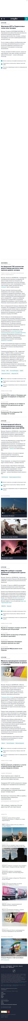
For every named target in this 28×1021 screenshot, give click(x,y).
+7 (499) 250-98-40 (6, 985)
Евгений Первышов (6, 175)
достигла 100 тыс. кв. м (13, 156)
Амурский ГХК (14, 373)
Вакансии (21, 966)
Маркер (2, 996)
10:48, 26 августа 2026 (5, 658)
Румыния (9, 606)
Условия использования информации (8, 1014)
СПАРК (2, 992)
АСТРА (2, 997)
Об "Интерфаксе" (9, 966)
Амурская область (6, 373)
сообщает (3, 287)
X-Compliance (3, 993)
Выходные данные (4, 1015)
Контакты (3, 966)
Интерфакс (14, 19)
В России (3, 22)
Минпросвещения (20, 743)
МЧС (8, 370)
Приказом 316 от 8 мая (7, 697)
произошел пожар (21, 152)
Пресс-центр (15, 966)
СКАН (2, 1002)
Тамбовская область (6, 178)
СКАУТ (2, 995)
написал (23, 124)
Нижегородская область (15, 477)
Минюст (3, 743)
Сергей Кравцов (10, 743)
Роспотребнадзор (14, 370)
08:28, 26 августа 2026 (5, 264)
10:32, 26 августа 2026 (5, 422)
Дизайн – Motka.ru (4, 1017)
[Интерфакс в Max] (10, 1007)
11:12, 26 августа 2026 (5, 568)
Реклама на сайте (4, 967)
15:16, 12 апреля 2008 (5, 24)
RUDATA (2, 1003)
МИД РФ (4, 606)
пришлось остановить (6, 340)
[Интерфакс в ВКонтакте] (6, 1007)
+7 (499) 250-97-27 (15, 985)
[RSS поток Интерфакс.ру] (8, 1007)
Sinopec (3, 370)
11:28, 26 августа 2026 (5, 77)
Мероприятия (11, 967)
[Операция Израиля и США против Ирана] (14, 956)
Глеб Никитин (5, 477)
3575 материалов (5, 959)
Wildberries (14, 175)
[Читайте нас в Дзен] (2, 1007)
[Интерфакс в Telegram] (4, 1007)
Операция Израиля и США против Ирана (12, 957)
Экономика (4, 263)
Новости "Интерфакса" (5, 1000)
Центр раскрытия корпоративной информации (9, 1004)
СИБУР (21, 370)
